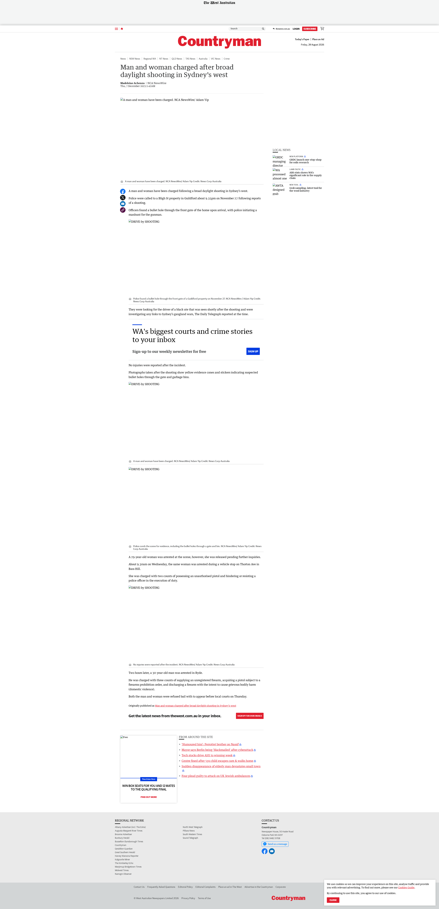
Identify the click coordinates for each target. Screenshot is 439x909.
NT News (163, 58)
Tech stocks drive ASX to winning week (207, 755)
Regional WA (150, 58)
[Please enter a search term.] (263, 28)
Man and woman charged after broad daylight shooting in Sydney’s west (195, 705)
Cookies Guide (406, 887)
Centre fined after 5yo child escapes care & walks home (217, 761)
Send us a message (277, 844)
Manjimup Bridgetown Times (128, 866)
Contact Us (139, 886)
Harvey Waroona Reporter (126, 856)
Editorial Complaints (205, 886)
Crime (227, 58)
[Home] (121, 29)
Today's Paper (302, 39)
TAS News (190, 58)
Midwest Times (122, 870)
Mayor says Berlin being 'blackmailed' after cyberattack (217, 750)
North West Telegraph (193, 827)
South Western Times (192, 834)
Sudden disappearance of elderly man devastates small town (221, 766)
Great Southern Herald (125, 852)
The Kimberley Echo (124, 863)
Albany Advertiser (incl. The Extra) (130, 827)
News (123, 58)
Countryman (120, 845)
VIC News (215, 58)
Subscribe (310, 28)
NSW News (134, 58)
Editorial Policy (185, 886)
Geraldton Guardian (124, 848)
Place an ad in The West (230, 886)
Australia (203, 58)
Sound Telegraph (190, 838)
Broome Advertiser (123, 834)
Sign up (253, 351)
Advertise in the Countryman (259, 886)
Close (333, 900)
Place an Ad (318, 39)
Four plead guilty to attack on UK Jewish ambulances (216, 776)
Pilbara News (189, 830)
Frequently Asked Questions (161, 886)
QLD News (177, 58)
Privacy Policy (188, 898)
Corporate (281, 886)
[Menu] (116, 28)
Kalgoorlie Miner (122, 859)
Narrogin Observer (123, 874)
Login (296, 28)
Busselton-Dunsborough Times (129, 841)
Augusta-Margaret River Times (128, 830)
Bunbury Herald (122, 838)
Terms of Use (204, 898)
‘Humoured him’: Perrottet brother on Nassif (210, 744)
